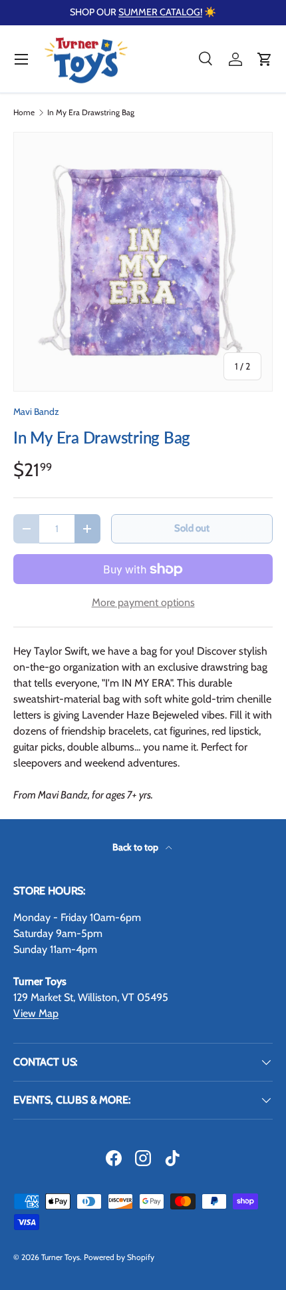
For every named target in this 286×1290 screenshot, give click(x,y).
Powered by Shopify (119, 1257)
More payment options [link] (143, 602)
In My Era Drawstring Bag (90, 113)
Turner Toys (60, 1257)
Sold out (192, 528)
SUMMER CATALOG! (160, 12)
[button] (264, 59)
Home (24, 113)
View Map (36, 1013)
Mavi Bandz (36, 412)
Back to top (136, 847)
